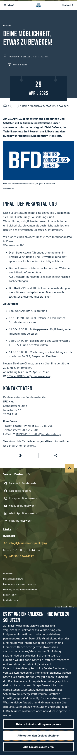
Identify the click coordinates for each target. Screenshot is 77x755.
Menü (11, 5)
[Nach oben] (69, 468)
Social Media (13, 474)
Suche (65, 5)
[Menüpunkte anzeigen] (14, 106)
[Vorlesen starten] (20, 455)
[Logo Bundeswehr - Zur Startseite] (38, 5)
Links (7, 529)
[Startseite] (5, 106)
